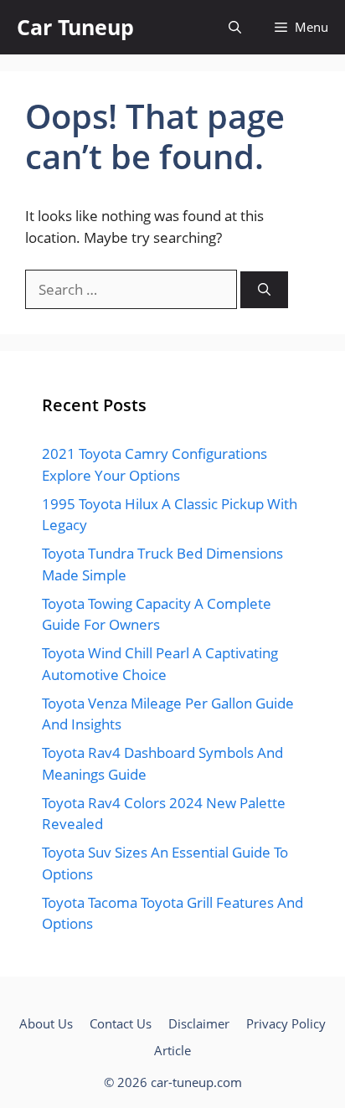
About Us (46, 1023)
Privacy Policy (286, 1023)
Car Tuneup (75, 27)
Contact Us (121, 1023)
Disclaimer (198, 1023)
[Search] (264, 290)
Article (172, 1050)
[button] (235, 27)
